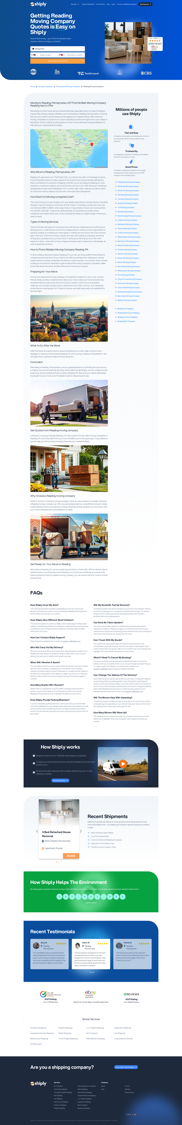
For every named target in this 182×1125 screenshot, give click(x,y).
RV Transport (58, 1086)
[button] (81, 831)
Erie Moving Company (126, 211)
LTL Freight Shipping (95, 1027)
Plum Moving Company (126, 275)
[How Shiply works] (123, 764)
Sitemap (127, 1089)
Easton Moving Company (127, 262)
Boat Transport (82, 1105)
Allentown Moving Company (128, 190)
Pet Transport (92, 1033)
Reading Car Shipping (125, 308)
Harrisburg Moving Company (128, 194)
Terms (127, 1086)
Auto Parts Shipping (60, 1089)
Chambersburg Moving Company (130, 292)
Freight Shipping (65, 1027)
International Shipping (95, 1038)
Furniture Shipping (38, 1027)
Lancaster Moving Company (128, 199)
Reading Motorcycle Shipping (128, 313)
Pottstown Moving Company (128, 283)
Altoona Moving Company (127, 228)
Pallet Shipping (64, 1033)
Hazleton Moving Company (128, 254)
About (103, 1086)
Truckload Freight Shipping (63, 1092)
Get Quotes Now (59, 780)
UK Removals (36, 1044)
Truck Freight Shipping (68, 1038)
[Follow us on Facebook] (128, 1114)
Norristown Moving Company (128, 241)
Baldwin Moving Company (127, 300)
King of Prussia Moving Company (130, 279)
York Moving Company (126, 207)
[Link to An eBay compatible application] (91, 994)
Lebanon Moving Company (127, 220)
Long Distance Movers (123, 1038)
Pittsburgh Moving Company (128, 186)
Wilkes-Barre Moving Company (129, 237)
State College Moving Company (129, 216)
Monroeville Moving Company (129, 266)
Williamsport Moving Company (129, 270)
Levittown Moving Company (128, 232)
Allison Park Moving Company (129, 287)
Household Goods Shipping (42, 1033)
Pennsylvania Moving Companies (68, 86)
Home (32, 86)
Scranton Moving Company (128, 203)
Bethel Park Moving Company (129, 245)
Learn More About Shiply (125, 1067)
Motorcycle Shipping (39, 1038)
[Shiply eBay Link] (134, 1114)
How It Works (100, 4)
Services (74, 4)
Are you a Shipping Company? (127, 4)
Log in (113, 4)
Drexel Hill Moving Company (128, 258)
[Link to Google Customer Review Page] (50, 994)
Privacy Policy (129, 1092)
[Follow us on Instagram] (130, 1114)
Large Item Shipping (122, 1027)
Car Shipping (119, 1033)
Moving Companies (45, 86)
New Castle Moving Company (129, 296)
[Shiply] (38, 4)
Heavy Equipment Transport (87, 1086)
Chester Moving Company (127, 249)
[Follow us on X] (126, 1114)
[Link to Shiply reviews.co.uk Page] (131, 994)
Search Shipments (88, 4)
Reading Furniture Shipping (128, 317)
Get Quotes (144, 4)
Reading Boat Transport (126, 321)
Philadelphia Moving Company (129, 182)
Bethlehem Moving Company (128, 224)
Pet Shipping (58, 1096)
